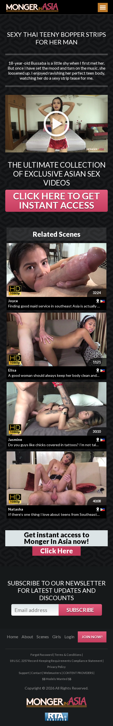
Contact (36, 672)
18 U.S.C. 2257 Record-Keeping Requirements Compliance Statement (56, 660)
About (27, 636)
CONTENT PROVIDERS (78, 672)
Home (12, 636)
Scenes (43, 636)
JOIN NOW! (92, 637)
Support (24, 672)
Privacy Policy (56, 666)
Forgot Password (41, 654)
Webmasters (52, 672)
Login (69, 636)
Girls (56, 636)
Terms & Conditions (68, 654)
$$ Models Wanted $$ (56, 679)
